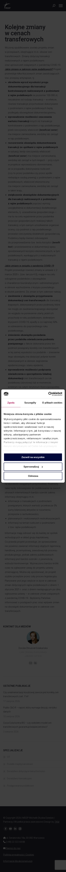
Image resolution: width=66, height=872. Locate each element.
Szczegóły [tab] (30, 402)
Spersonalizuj (31, 466)
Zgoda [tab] (11, 402)
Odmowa (33, 476)
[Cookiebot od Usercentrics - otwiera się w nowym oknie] (48, 394)
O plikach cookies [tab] (52, 402)
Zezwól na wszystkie (33, 457)
